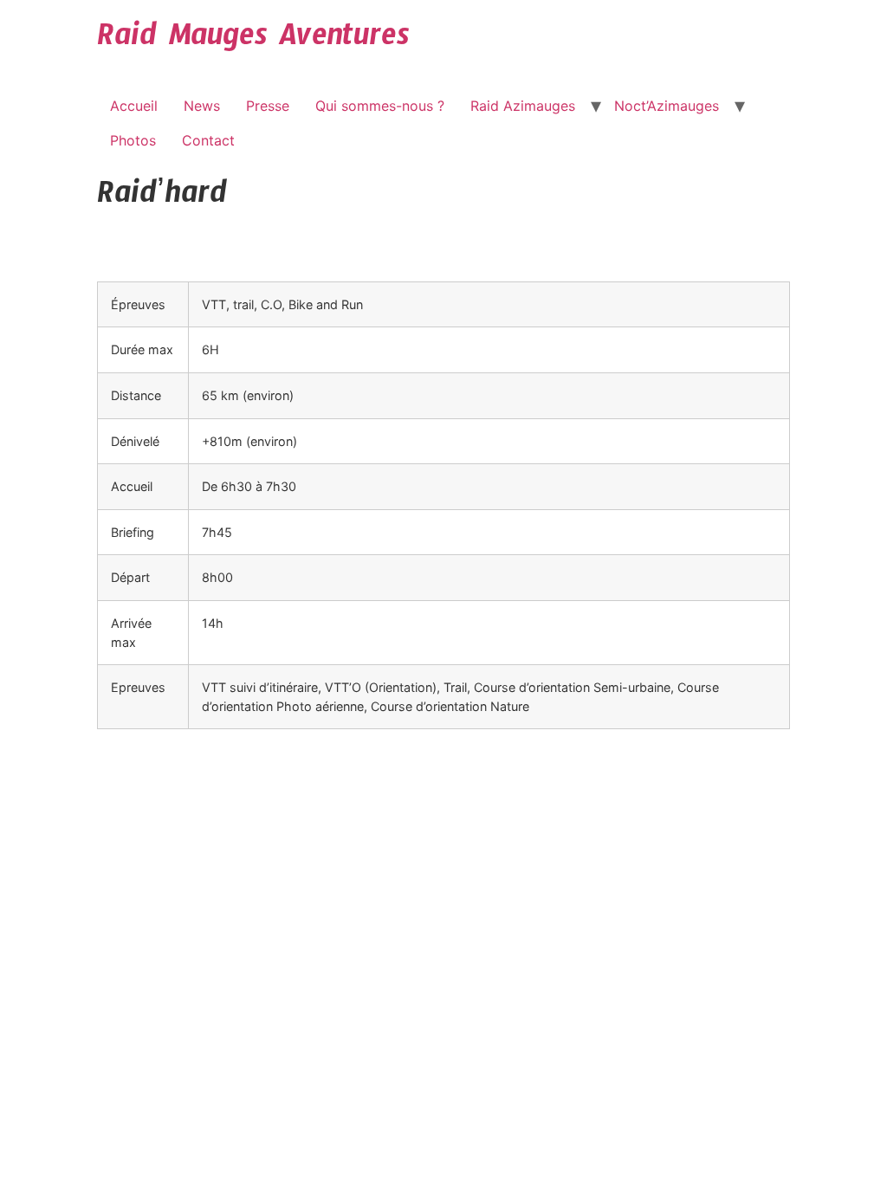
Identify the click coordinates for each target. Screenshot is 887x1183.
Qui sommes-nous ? (379, 105)
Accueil (134, 105)
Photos (133, 140)
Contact (208, 140)
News (202, 105)
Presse (267, 105)
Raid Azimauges (522, 105)
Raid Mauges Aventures (253, 41)
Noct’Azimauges (666, 105)
